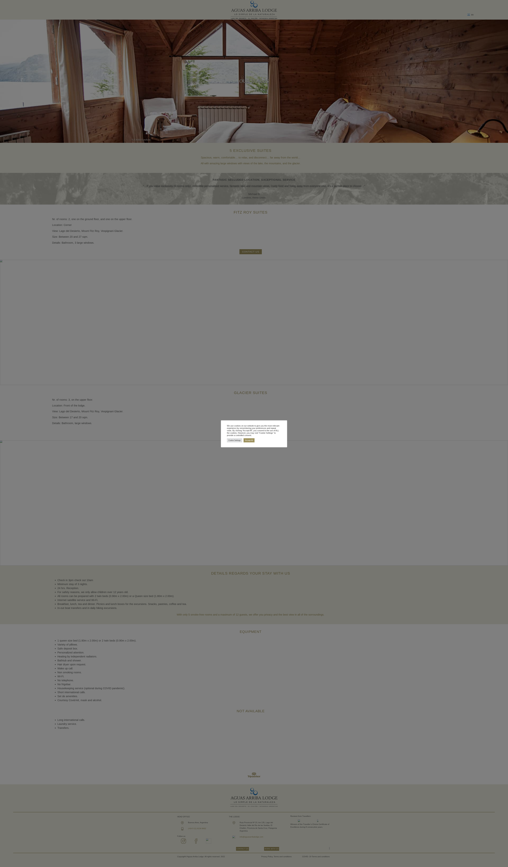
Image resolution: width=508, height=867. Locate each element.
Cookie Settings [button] (234, 440)
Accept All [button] (249, 440)
